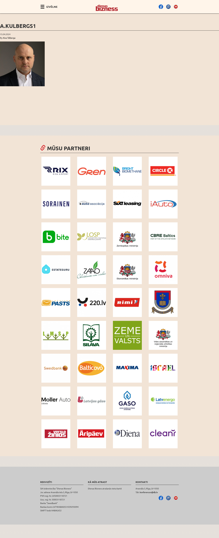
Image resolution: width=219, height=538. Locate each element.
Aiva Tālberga (9, 37)
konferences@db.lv (149, 492)
